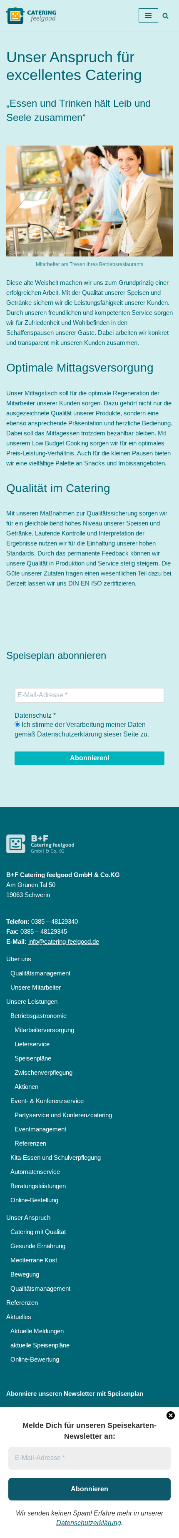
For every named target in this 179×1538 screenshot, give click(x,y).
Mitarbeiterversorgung (44, 1029)
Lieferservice (32, 1044)
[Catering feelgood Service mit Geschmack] (33, 15)
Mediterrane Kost (33, 1260)
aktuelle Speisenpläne (40, 1345)
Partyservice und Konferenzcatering (63, 1114)
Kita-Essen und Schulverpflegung (55, 1157)
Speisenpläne (33, 1058)
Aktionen (26, 1086)
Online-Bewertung (34, 1359)
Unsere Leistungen (31, 1001)
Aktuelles (18, 1316)
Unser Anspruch (28, 1217)
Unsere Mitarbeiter (35, 987)
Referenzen (30, 1143)
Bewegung (24, 1274)
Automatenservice (35, 1171)
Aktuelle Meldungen (37, 1330)
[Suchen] (165, 16)
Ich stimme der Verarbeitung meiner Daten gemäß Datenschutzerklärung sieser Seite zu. (82, 729)
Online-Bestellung (34, 1200)
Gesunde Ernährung (37, 1245)
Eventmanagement (40, 1129)
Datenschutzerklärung (88, 1522)
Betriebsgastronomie (38, 1015)
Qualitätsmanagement (40, 973)
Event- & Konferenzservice (47, 1100)
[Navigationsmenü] (148, 15)
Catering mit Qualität (38, 1231)
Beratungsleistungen (38, 1185)
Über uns (18, 959)
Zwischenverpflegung (43, 1072)
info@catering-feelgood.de (63, 941)
